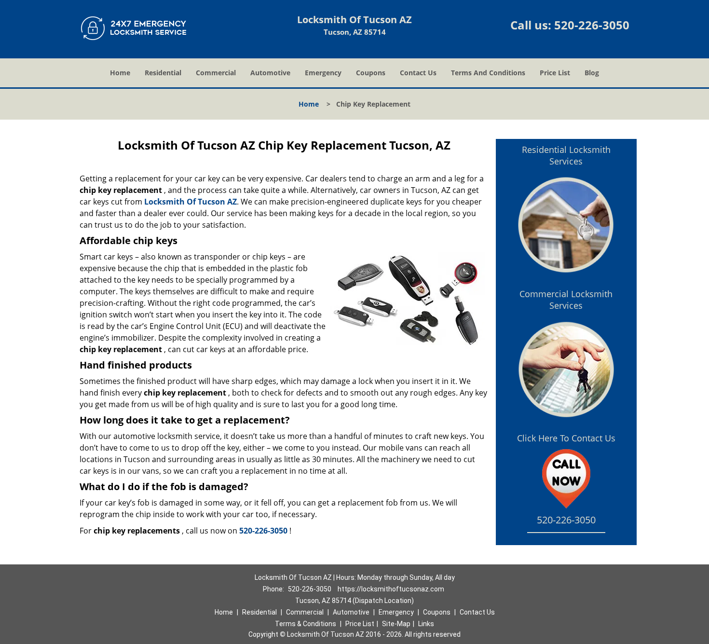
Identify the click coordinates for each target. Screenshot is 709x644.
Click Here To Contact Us (566, 438)
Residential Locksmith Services (566, 155)
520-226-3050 (591, 25)
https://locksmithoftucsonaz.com (391, 589)
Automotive (270, 72)
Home (120, 72)
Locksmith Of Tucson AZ (190, 201)
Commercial (216, 72)
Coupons (370, 72)
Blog (592, 72)
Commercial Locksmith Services (566, 299)
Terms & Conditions (305, 624)
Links (426, 624)
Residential (163, 72)
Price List (555, 72)
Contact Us (418, 72)
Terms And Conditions (488, 72)
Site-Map (396, 624)
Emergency (323, 72)
